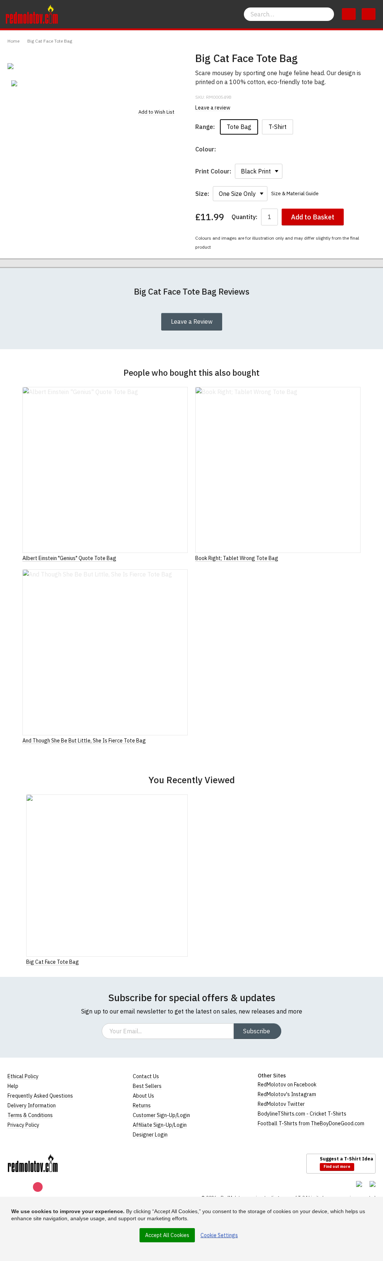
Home (13, 41)
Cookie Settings (219, 1235)
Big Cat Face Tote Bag (49, 41)
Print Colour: (213, 171)
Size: (202, 193)
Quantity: (244, 217)
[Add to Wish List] (185, 962)
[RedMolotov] (32, 1163)
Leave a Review (191, 321)
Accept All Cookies (167, 1235)
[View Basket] (349, 14)
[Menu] (369, 14)
